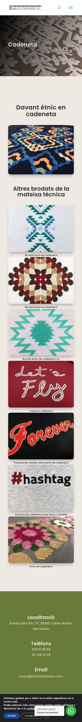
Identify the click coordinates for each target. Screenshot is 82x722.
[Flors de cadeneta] (41, 539)
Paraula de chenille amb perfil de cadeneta (41, 463)
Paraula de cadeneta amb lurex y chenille (41, 514)
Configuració (31, 715)
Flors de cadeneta (41, 566)
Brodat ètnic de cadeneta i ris (41, 359)
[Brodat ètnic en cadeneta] (41, 228)
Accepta (11, 715)
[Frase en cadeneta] (41, 384)
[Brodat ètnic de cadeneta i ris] (41, 332)
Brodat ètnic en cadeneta (41, 255)
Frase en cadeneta (41, 411)
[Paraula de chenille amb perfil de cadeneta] (41, 436)
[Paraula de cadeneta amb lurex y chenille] (41, 488)
